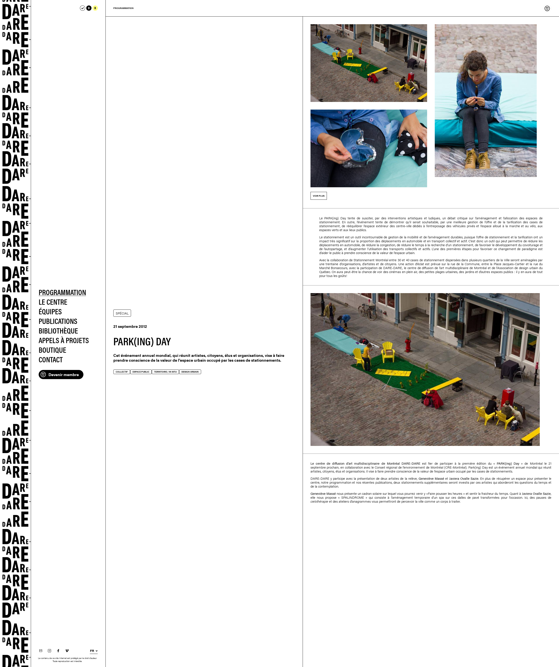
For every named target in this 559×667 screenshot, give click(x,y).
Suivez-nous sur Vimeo (67, 651)
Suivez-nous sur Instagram (49, 651)
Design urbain (190, 371)
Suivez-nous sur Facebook (58, 651)
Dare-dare (15, 333)
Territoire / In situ (165, 371)
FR (92, 651)
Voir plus (318, 195)
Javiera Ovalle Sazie (463, 478)
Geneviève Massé (431, 478)
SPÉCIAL (122, 313)
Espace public (141, 371)
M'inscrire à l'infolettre (41, 651)
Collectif (122, 371)
